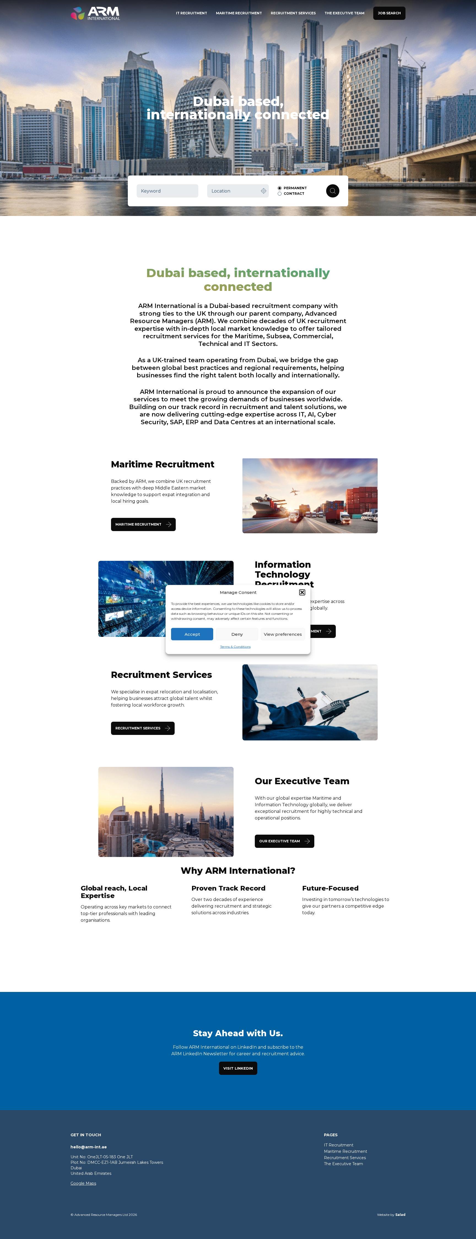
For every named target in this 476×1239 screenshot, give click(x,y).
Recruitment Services (345, 1157)
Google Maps (83, 1183)
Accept (192, 634)
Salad (400, 1215)
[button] (302, 592)
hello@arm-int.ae (89, 1147)
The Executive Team (343, 1163)
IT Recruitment (338, 1145)
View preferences (283, 634)
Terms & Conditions (235, 647)
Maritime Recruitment (345, 1151)
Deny (237, 634)
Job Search (389, 13)
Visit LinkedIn (238, 1068)
